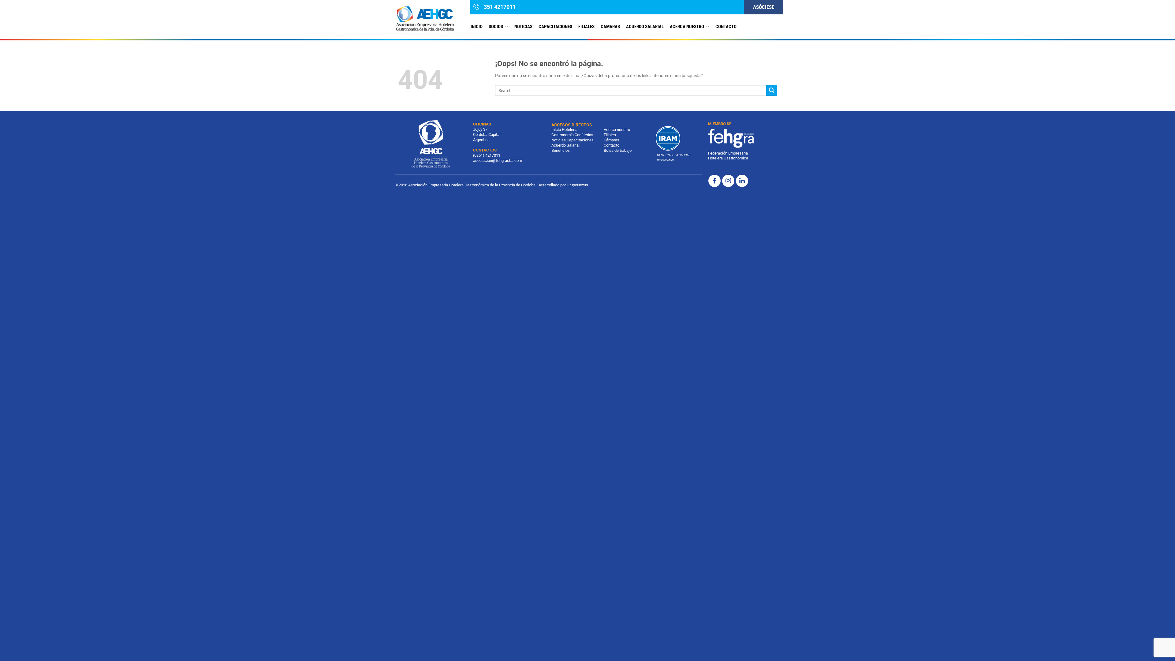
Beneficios (560, 150)
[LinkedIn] (742, 181)
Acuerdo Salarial (645, 26)
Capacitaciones (555, 26)
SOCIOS (496, 26)
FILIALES (586, 26)
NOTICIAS (523, 26)
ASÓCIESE (763, 7)
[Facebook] (714, 181)
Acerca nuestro (687, 26)
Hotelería (569, 129)
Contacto (611, 145)
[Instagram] (728, 181)
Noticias (558, 140)
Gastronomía (562, 135)
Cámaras (610, 26)
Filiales (610, 135)
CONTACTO (726, 26)
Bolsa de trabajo (618, 150)
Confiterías (584, 135)
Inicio (477, 26)
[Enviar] (771, 90)
